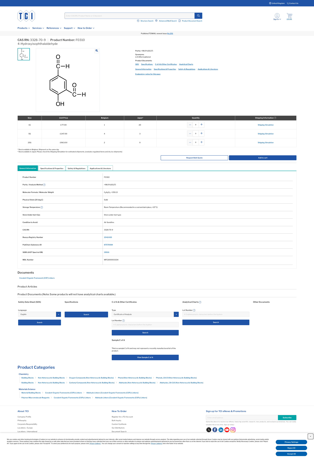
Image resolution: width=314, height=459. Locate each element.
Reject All (291, 448)
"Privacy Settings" (95, 443)
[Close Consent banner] (310, 436)
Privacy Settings (291, 442)
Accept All (291, 454)
